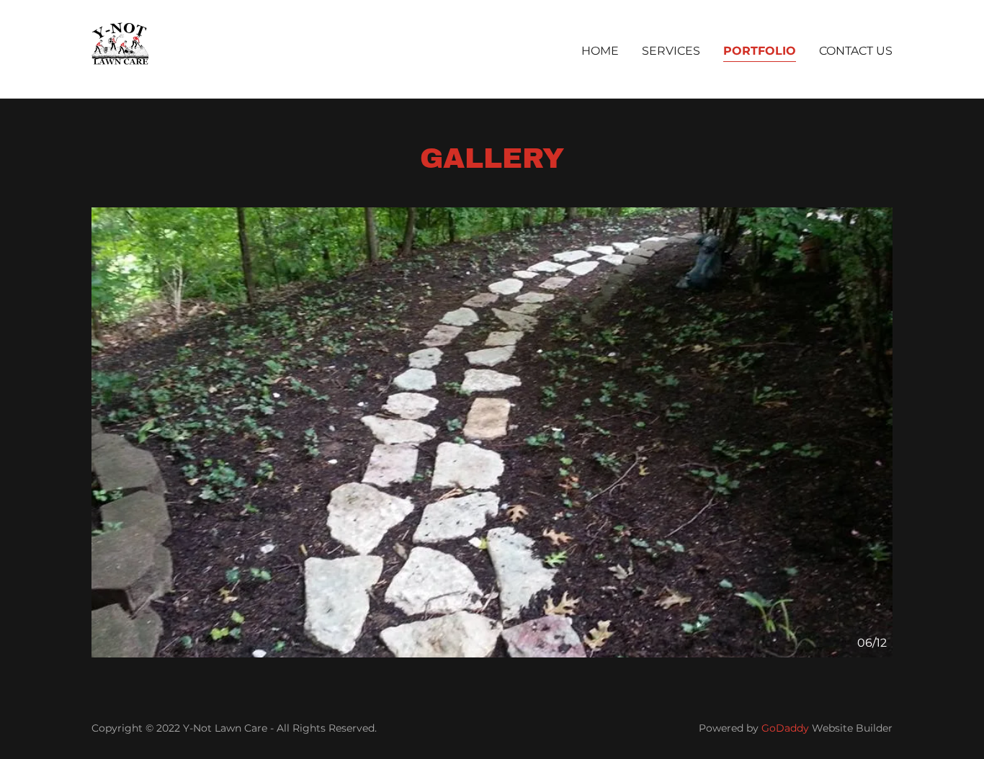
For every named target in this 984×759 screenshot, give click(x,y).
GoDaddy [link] (785, 728)
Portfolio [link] (759, 51)
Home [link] (600, 51)
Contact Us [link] (856, 51)
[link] (120, 48)
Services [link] (671, 51)
